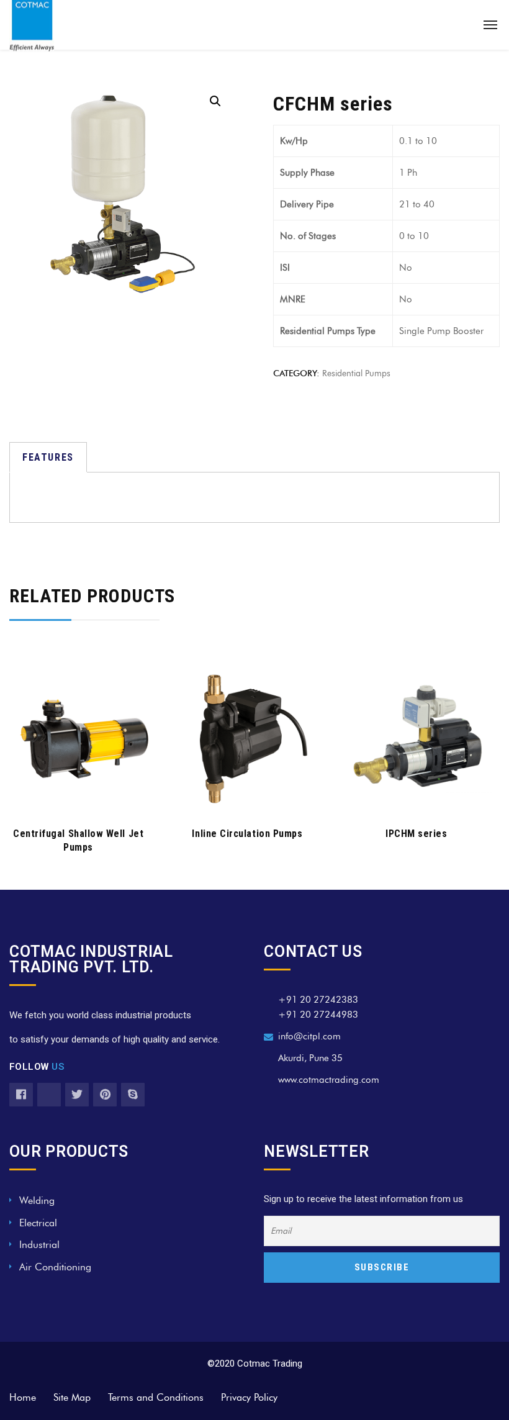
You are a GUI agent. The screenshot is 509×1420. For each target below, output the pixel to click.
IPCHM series (416, 833)
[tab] (48, 457)
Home (22, 1397)
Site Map (72, 1397)
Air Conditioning (55, 1267)
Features (48, 457)
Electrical (38, 1223)
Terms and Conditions (156, 1397)
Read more (78, 796)
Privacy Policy (249, 1397)
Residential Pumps (356, 373)
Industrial (39, 1244)
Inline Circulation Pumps (247, 833)
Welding (37, 1200)
